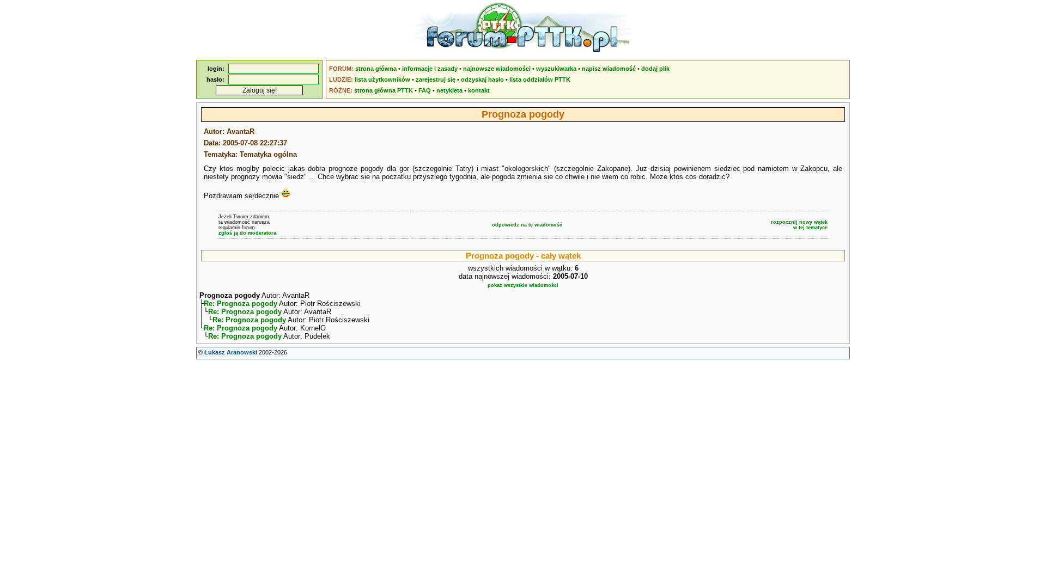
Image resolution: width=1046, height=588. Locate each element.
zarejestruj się (435, 79)
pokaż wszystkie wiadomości (523, 285)
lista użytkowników (382, 79)
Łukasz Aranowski (230, 352)
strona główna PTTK (383, 90)
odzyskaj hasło (482, 79)
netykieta (449, 90)
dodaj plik (655, 68)
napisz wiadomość (609, 68)
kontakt (479, 90)
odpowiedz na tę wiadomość (527, 225)
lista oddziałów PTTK (539, 79)
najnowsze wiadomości (497, 68)
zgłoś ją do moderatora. (248, 233)
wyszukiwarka (556, 68)
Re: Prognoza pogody (240, 303)
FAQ (424, 90)
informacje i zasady (430, 68)
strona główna (376, 68)
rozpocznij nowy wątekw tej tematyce (799, 224)
